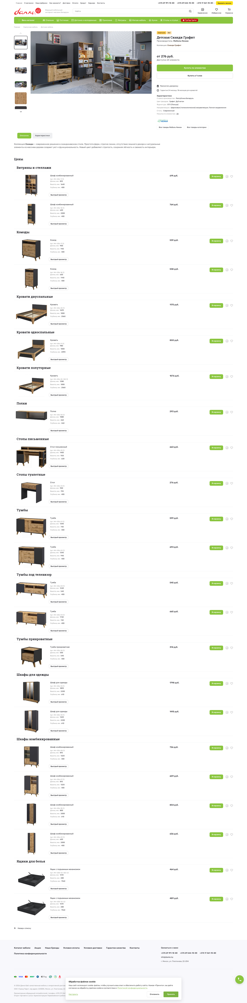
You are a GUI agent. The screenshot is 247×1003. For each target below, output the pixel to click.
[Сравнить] (227, 176)
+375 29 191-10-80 (166, 3)
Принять (171, 994)
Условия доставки (93, 948)
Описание (24, 135)
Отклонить (154, 994)
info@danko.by (167, 957)
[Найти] (190, 11)
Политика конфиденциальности (30, 953)
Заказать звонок (224, 3)
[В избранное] (231, 176)
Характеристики (42, 135)
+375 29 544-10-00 (185, 3)
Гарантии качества (116, 948)
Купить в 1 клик (195, 76)
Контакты (135, 948)
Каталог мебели (22, 948)
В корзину (216, 176)
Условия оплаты (71, 948)
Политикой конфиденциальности (132, 988)
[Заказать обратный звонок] (239, 979)
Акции (37, 948)
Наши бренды (52, 948)
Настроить (73, 994)
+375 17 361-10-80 (205, 3)
